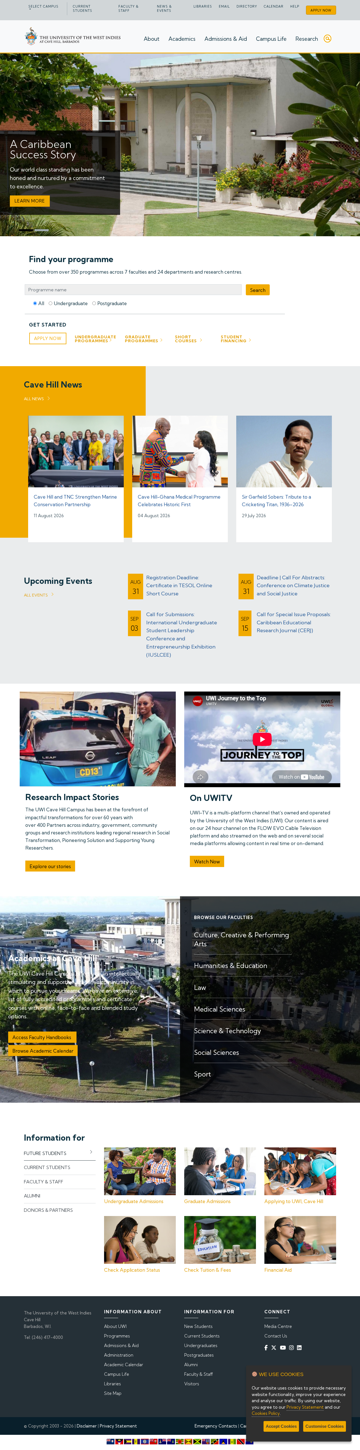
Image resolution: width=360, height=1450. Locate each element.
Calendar (274, 6)
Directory (247, 6)
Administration (118, 1355)
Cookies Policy (266, 1413)
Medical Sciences (219, 1009)
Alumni (191, 1364)
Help (294, 6)
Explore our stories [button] (50, 866)
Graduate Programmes (141, 338)
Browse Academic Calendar (42, 1051)
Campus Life (271, 38)
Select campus (43, 6)
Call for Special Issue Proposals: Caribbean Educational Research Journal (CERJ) (294, 622)
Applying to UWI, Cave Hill (293, 1201)
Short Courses (186, 338)
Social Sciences (216, 1052)
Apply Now (321, 10)
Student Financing (234, 338)
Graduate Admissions (207, 1201)
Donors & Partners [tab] (48, 1210)
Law (200, 987)
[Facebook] (267, 1347)
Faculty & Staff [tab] (43, 1182)
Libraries (203, 6)
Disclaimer (87, 1426)
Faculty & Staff (128, 8)
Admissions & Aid (225, 38)
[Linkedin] (300, 1347)
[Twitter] (275, 1347)
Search (258, 290)
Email (224, 6)
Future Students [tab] (45, 1153)
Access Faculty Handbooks (42, 1037)
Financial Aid (278, 1270)
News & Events (164, 8)
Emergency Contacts (216, 1426)
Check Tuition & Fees (207, 1270)
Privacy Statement (118, 1426)
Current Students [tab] (47, 1167)
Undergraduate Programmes (95, 338)
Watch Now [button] (207, 861)
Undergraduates (200, 1345)
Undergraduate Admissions (133, 1201)
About (151, 38)
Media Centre (278, 1326)
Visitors (191, 1383)
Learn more (30, 201)
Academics (181, 38)
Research (307, 38)
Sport (202, 1074)
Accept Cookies (281, 1426)
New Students (198, 1326)
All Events (36, 595)
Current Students (82, 8)
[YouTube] (284, 1347)
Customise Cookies (324, 1426)
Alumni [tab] (32, 1196)
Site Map (113, 1393)
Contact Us (275, 1336)
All (41, 303)
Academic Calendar (123, 1364)
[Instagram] (292, 1347)
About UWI (115, 1326)
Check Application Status (132, 1270)
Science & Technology (227, 1031)
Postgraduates (199, 1355)
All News (34, 398)
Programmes (117, 1336)
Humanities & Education (230, 966)
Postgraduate (112, 303)
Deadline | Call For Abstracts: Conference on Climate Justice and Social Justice (293, 585)
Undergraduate (71, 303)
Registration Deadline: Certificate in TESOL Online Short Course (179, 585)
